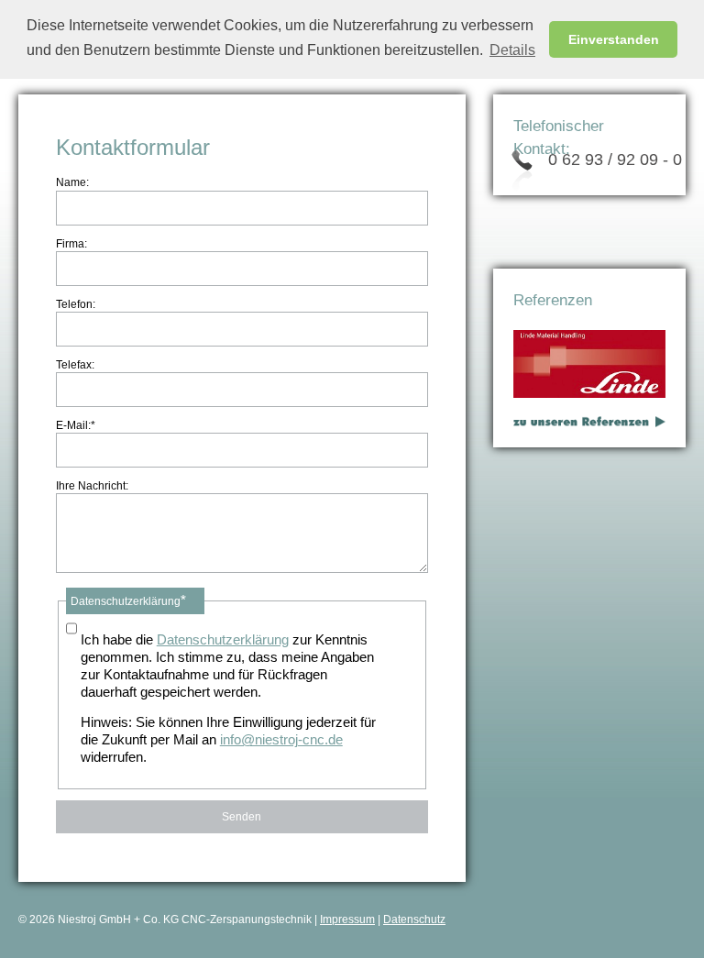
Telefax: (75, 364)
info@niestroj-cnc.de (281, 739)
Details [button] (512, 50)
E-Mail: (75, 425)
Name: (72, 182)
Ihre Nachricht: (92, 485)
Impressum (347, 919)
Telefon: (75, 304)
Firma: (71, 243)
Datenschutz (414, 919)
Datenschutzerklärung (223, 640)
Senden (241, 816)
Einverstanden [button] (613, 39)
